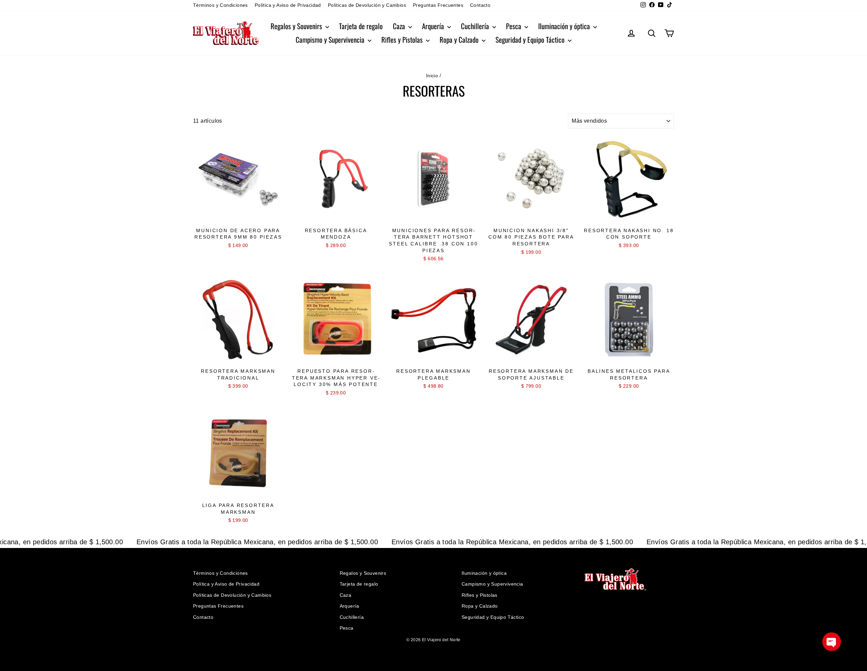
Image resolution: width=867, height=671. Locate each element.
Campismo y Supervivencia (331, 39)
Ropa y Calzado (460, 39)
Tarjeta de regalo (361, 26)
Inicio (432, 75)
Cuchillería (476, 26)
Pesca (514, 26)
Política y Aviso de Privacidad (288, 5)
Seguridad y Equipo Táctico (530, 39)
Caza (400, 26)
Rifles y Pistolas (402, 39)
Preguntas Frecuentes (438, 5)
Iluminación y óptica (565, 26)
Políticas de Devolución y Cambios (367, 5)
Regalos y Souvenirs (297, 26)
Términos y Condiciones (220, 5)
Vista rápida (238, 217)
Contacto (480, 5)
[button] (831, 641)
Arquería (434, 26)
